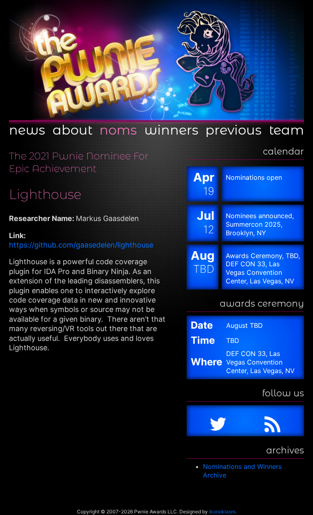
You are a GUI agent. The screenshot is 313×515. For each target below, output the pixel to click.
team (286, 129)
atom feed (273, 420)
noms (118, 129)
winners (171, 129)
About (73, 129)
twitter (218, 420)
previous (233, 129)
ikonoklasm (222, 511)
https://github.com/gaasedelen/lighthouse (81, 245)
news (27, 129)
